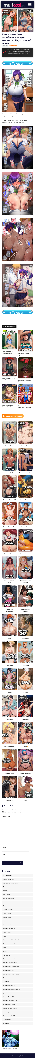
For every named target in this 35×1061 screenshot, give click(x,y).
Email (4, 847)
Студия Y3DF (6, 981)
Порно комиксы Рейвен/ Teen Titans (12, 940)
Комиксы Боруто (7, 913)
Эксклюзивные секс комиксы (10, 883)
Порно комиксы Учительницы (10, 962)
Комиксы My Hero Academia (10, 1008)
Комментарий (7, 816)
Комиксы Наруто (7, 917)
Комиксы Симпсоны (8, 909)
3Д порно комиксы (7, 875)
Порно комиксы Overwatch (9, 1004)
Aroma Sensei (6, 894)
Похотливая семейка (8, 898)
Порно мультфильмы (8, 906)
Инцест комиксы (7, 978)
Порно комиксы (13, 45)
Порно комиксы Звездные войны (11, 989)
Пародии (5, 951)
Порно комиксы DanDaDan (9, 1015)
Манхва (5, 890)
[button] (31, 20)
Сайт (3, 854)
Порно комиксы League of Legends (11, 966)
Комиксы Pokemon (7, 932)
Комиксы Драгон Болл (8, 1012)
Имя (3, 840)
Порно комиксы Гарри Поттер (10, 943)
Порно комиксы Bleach (8, 970)
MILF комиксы (6, 955)
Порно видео (6, 1023)
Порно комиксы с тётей (9, 959)
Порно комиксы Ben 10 (9, 928)
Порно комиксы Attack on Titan (11, 974)
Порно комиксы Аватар (9, 985)
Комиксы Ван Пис (7, 924)
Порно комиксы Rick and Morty (11, 921)
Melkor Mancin (6, 902)
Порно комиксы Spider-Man (10, 1000)
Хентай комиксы (7, 1019)
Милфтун (5, 936)
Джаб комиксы (6, 993)
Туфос (4, 947)
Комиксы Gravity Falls (8, 879)
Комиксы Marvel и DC (8, 997)
